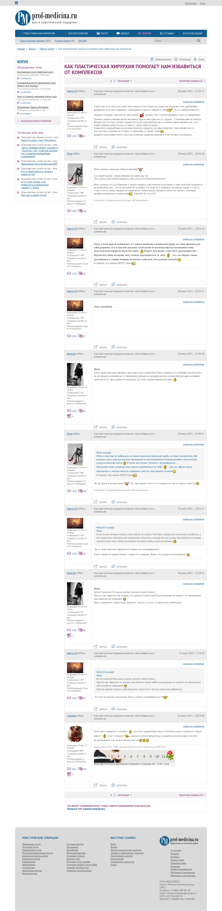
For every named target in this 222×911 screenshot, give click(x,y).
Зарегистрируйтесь (94, 808)
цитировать (122, 147)
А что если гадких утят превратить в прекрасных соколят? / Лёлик (35, 184)
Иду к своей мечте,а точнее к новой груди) (37, 173)
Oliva (69, 153)
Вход (202, 3)
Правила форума (163, 59)
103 (84, 211)
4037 (74, 768)
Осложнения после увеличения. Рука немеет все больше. (36, 84)
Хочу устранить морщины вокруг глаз (37, 96)
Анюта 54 (72, 91)
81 (84, 410)
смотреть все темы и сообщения (36, 120)
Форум (22, 61)
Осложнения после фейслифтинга (35, 71)
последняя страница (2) (191, 80)
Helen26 (71, 353)
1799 (74, 136)
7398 (74, 211)
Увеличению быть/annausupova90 (39, 163)
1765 (74, 410)
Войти (201, 59)
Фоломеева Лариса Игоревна (32, 107)
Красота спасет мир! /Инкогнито (38, 140)
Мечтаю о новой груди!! (34, 195)
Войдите (72, 808)
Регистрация (191, 3)
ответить (103, 147)
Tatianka (71, 715)
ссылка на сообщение (193, 101)
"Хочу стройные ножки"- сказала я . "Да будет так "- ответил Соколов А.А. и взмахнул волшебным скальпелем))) (40, 152)
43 (84, 136)
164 (84, 768)
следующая (123, 80)
